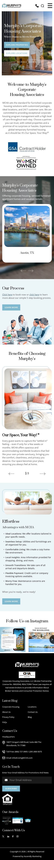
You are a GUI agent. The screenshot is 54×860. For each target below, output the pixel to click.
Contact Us (33, 712)
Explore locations (16, 53)
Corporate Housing (10, 706)
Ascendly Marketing (32, 856)
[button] (50, 5)
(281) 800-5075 (35, 751)
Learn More (11, 307)
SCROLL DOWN (27, 61)
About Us (6, 712)
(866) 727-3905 (21, 751)
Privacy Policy (8, 717)
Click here (7, 294)
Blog (30, 717)
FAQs (4, 722)
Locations (32, 706)
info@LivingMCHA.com (22, 758)
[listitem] (27, 233)
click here (34, 294)
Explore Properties (17, 44)
